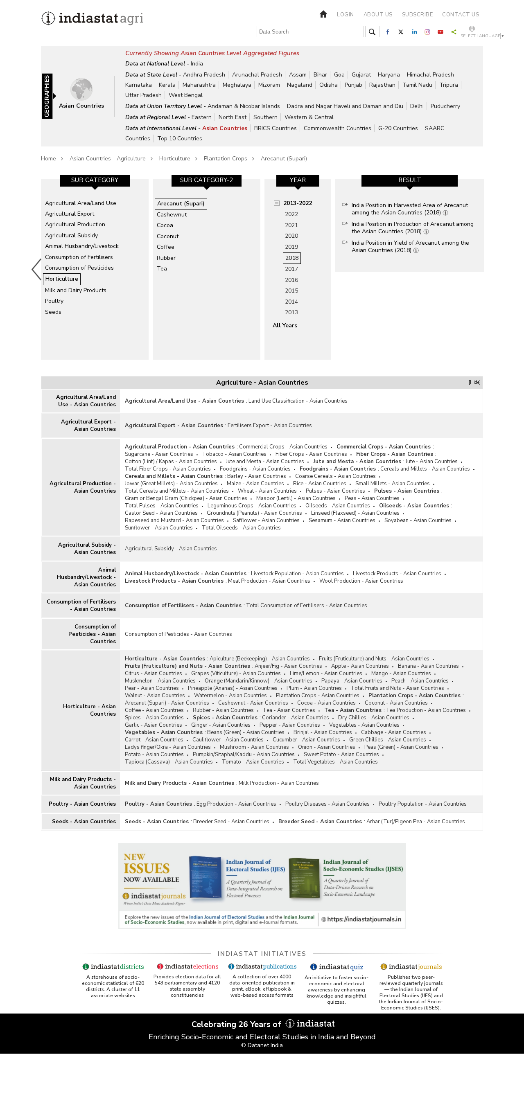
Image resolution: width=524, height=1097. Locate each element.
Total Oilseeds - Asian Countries (241, 528)
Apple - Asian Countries (360, 666)
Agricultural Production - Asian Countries (83, 487)
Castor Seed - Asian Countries (161, 513)
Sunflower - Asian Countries (159, 528)
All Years (285, 325)
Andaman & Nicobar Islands (244, 106)
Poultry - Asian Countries (82, 804)
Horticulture (174, 158)
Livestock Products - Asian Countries (397, 573)
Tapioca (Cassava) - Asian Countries (169, 762)
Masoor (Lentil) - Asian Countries (296, 498)
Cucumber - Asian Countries (306, 739)
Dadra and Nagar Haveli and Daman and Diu (345, 106)
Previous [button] (37, 269)
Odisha (328, 85)
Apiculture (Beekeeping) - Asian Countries (260, 658)
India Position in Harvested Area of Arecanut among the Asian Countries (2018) (410, 208)
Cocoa (165, 225)
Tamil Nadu (417, 85)
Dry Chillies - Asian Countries (373, 717)
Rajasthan (382, 85)
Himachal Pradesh (430, 75)
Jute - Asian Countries (432, 461)
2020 (291, 236)
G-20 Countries (398, 128)
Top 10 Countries (179, 138)
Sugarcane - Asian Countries (159, 454)
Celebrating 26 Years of (237, 1024)
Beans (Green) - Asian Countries (246, 732)
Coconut (167, 236)
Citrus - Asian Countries (153, 673)
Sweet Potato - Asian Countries (341, 754)
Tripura (448, 85)
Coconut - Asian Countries (396, 703)
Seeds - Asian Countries (84, 821)
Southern (265, 117)
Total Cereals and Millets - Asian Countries (177, 491)
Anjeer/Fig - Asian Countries (288, 666)
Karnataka (138, 85)
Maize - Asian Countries (255, 483)
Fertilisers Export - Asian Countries (270, 425)
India (197, 64)
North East (232, 117)
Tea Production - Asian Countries (426, 710)
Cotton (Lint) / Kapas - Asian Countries (171, 461)
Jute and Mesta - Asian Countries (265, 461)
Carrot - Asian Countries (154, 739)
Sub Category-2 (206, 180)
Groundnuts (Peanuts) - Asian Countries (254, 513)
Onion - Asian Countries (326, 747)
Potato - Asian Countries (154, 754)
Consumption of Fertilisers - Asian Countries (81, 605)
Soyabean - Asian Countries (418, 520)
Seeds (53, 312)
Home (48, 158)
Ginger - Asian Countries (221, 725)
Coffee (165, 247)
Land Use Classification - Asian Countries (298, 401)
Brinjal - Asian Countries (323, 732)
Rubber (166, 258)
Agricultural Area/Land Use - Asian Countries (86, 401)
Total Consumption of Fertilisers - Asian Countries (306, 605)
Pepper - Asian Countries (290, 725)
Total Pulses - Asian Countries (162, 505)
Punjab (353, 85)
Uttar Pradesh (143, 95)
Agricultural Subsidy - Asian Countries (87, 548)
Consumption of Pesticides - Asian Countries (92, 634)
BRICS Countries (275, 128)
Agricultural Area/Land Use (80, 203)
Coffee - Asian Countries (154, 710)
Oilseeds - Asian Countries (337, 505)
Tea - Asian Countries (289, 710)
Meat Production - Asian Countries (269, 581)
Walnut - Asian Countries (155, 695)
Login (345, 14)
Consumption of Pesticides (79, 268)
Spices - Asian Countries (154, 717)
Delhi (417, 106)
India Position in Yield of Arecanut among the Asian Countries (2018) (410, 246)
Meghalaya (237, 85)
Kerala (167, 85)
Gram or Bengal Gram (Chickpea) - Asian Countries (186, 498)
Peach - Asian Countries (420, 681)
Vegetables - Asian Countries (364, 725)
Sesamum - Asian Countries (342, 520)
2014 (291, 302)
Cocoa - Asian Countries (326, 703)
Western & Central (309, 117)
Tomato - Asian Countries (253, 762)
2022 (291, 214)
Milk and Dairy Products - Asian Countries (83, 783)
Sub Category (94, 180)
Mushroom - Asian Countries (254, 747)
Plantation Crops (225, 158)
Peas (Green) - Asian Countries (401, 747)
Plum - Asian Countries (314, 688)
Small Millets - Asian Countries (392, 483)
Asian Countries (224, 128)
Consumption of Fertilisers (79, 257)
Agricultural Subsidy (71, 235)
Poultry (54, 301)
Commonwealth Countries (337, 128)
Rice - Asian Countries (319, 483)
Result (409, 180)
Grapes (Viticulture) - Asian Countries (236, 673)
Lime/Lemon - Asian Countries (326, 673)
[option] (95, 269)
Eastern (202, 117)
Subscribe (417, 14)
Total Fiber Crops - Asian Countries (168, 469)
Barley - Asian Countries (256, 476)
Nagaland (299, 85)
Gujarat (361, 75)
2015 (291, 291)
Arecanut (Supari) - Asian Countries (167, 703)
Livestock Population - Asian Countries (297, 573)
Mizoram (269, 85)
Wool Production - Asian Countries (361, 581)
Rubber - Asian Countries (223, 710)
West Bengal (186, 95)
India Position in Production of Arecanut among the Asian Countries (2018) (413, 227)
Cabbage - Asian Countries (393, 732)
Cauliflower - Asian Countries (228, 739)
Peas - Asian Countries (372, 498)
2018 (291, 258)
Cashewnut (172, 214)
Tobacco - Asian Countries (234, 454)
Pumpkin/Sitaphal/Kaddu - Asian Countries (244, 754)
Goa (339, 75)
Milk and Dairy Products (75, 290)
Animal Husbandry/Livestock (82, 246)
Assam (298, 75)
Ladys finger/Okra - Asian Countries (168, 747)
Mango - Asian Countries (401, 673)
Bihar (320, 75)
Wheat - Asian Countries (267, 491)
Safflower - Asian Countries (266, 520)
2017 (291, 269)
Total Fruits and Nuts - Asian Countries (397, 688)
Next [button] (485, 269)
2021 (291, 225)
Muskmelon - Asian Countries (160, 681)
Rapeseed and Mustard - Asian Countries (174, 520)
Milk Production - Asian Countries (279, 783)
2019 (291, 247)
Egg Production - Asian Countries (236, 804)
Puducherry (445, 106)
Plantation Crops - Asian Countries (317, 695)
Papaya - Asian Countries (351, 681)
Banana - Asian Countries (428, 666)
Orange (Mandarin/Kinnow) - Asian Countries (258, 681)
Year (298, 180)
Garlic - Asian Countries (153, 725)
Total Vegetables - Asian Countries (335, 762)
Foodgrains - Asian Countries (255, 469)
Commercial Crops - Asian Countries (283, 447)
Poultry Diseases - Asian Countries (327, 804)
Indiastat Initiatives (262, 954)
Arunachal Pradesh (257, 75)
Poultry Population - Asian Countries (423, 804)
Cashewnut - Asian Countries (253, 703)
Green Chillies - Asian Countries (387, 739)
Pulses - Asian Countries (335, 491)
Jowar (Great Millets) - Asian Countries (171, 483)
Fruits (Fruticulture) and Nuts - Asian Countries (374, 658)
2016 (291, 280)
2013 (291, 312)
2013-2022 (297, 203)
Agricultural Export (69, 214)
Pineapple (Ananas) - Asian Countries (233, 688)
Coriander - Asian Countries (295, 717)
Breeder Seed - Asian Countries (231, 821)
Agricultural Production (75, 224)
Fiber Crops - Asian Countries (311, 454)
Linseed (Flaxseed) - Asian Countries (355, 513)
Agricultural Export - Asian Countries (88, 425)
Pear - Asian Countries (152, 688)
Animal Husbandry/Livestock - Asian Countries (86, 577)
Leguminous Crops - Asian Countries (252, 505)
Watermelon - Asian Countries (230, 695)
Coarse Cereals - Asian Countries (335, 476)
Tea (162, 269)
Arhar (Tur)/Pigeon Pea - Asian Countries (415, 821)
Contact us (460, 14)
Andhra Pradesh (204, 75)
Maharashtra (199, 85)
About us (378, 14)
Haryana (389, 75)
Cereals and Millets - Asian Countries (425, 469)
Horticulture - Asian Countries (89, 710)
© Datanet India (262, 1045)
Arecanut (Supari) (284, 158)
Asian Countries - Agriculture (108, 158)
